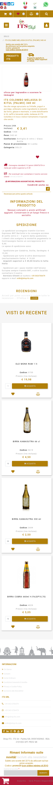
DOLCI (6, 36)
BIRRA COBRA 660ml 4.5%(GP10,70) (26, 597)
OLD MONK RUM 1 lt (26, 364)
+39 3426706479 (38, 276)
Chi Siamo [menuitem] (8, 669)
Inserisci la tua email (11, 769)
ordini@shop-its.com (25, 278)
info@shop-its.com (12, 717)
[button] (26, 79)
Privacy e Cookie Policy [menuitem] (13, 687)
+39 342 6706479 (16, 177)
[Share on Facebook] (48, 189)
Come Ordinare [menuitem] (10, 678)
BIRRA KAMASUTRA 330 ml (26, 519)
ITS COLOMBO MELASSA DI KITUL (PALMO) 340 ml (25, 40)
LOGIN (34, 298)
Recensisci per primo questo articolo (18, 194)
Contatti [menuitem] (7, 674)
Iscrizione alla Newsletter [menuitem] (13, 691)
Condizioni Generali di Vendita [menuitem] (15, 682)
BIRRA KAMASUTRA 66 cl (26, 441)
